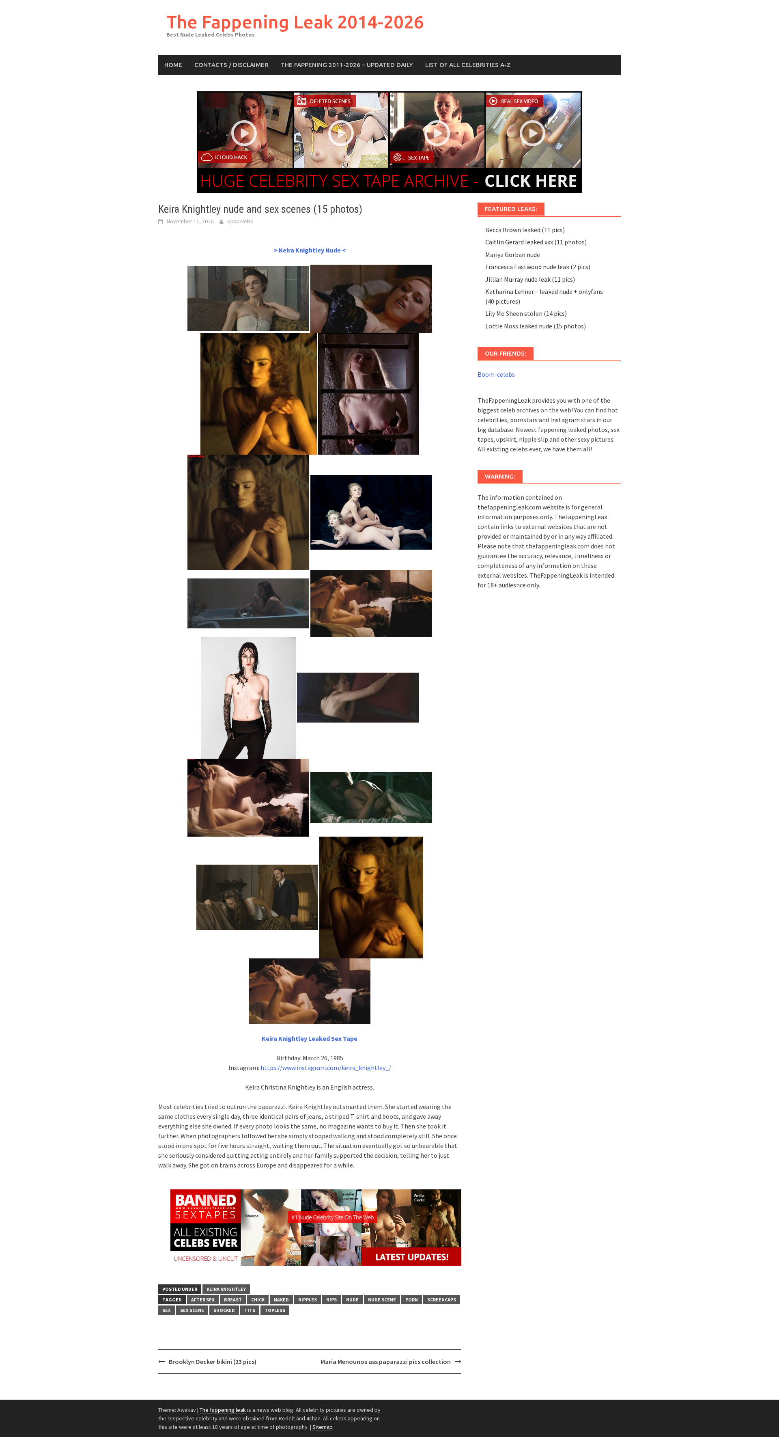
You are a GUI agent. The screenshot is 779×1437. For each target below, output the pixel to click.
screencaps (441, 1300)
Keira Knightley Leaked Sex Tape (309, 1038)
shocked (224, 1310)
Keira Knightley (226, 1289)
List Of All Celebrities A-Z (468, 64)
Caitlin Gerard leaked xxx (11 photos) (536, 242)
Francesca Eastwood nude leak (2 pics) (537, 267)
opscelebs (240, 221)
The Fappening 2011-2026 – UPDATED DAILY (347, 64)
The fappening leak (223, 1409)
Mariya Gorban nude (512, 254)
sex (166, 1310)
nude (352, 1300)
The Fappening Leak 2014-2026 (295, 22)
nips (331, 1300)
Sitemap (322, 1427)
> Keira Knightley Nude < (310, 250)
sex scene (192, 1310)
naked (281, 1300)
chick (258, 1300)
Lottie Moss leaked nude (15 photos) (535, 326)
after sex (203, 1300)
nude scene (382, 1300)
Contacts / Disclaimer (231, 64)
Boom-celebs (496, 374)
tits (249, 1310)
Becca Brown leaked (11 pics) (525, 230)
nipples (307, 1300)
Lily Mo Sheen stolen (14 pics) (526, 313)
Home (173, 64)
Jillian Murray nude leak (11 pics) (530, 279)
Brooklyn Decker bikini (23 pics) (212, 1361)
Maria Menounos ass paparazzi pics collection (386, 1361)
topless (275, 1310)
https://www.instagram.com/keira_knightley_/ (325, 1068)
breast (233, 1300)
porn (411, 1300)
